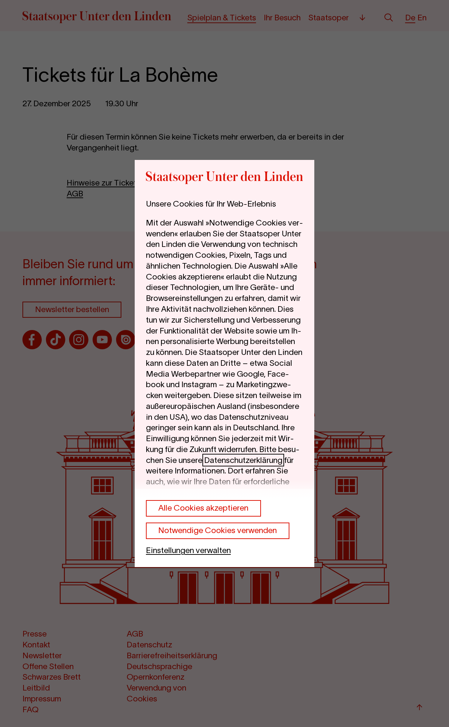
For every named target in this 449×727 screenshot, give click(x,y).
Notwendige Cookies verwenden (217, 530)
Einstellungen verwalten (188, 550)
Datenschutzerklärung (243, 460)
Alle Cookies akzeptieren (203, 507)
